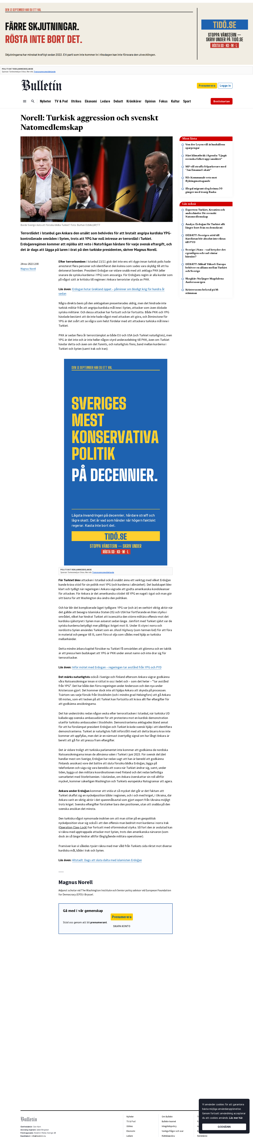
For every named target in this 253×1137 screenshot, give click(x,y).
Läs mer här (236, 1117)
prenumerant (98, 922)
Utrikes (76, 101)
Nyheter (45, 101)
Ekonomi (91, 101)
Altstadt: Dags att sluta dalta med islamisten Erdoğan (107, 860)
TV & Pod (61, 101)
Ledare (105, 101)
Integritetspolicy (169, 1126)
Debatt (118, 101)
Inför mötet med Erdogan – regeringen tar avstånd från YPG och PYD (116, 667)
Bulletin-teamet (169, 1121)
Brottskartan (221, 101)
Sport (187, 101)
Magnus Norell (28, 268)
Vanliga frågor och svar (172, 1131)
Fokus (163, 101)
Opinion (150, 101)
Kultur (175, 101)
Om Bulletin (167, 1116)
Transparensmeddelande (45, 71)
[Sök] (33, 101)
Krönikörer (133, 101)
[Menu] (24, 101)
